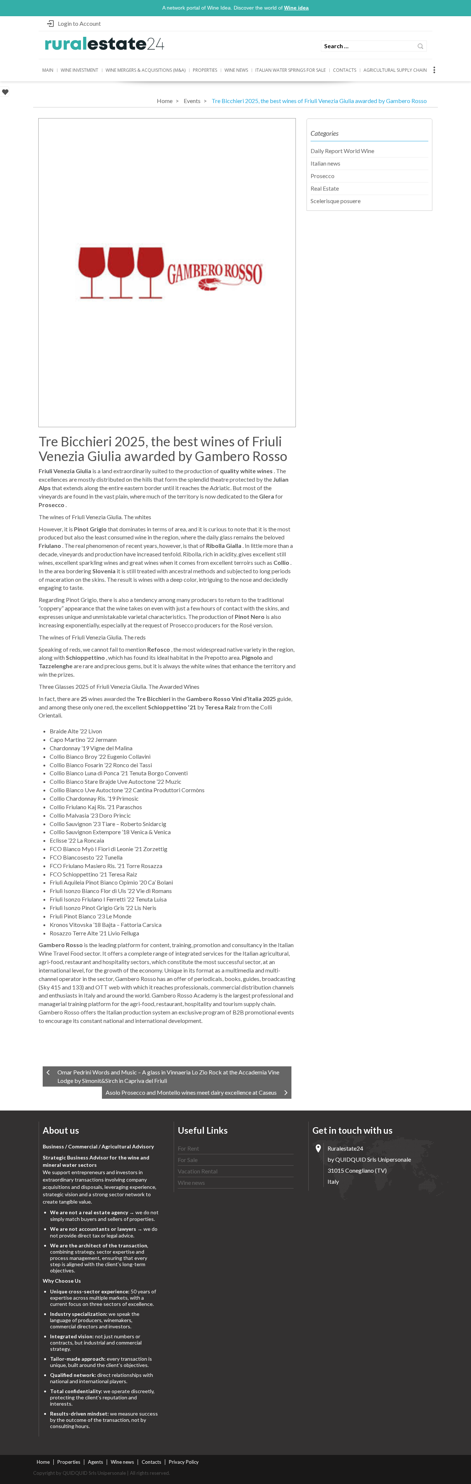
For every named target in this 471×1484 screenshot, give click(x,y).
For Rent (188, 1148)
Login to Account (79, 23)
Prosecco (322, 175)
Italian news (325, 163)
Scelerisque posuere (336, 200)
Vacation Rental (197, 1171)
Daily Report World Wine (342, 150)
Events (192, 100)
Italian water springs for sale (290, 70)
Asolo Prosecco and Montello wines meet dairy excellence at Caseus (191, 1092)
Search (420, 46)
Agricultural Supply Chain (395, 70)
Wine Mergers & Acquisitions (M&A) (145, 70)
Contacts (344, 70)
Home (165, 100)
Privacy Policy (184, 1462)
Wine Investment (79, 70)
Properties (205, 70)
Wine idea (296, 8)
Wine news (236, 70)
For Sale (188, 1159)
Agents (95, 1462)
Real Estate (325, 188)
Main (47, 70)
